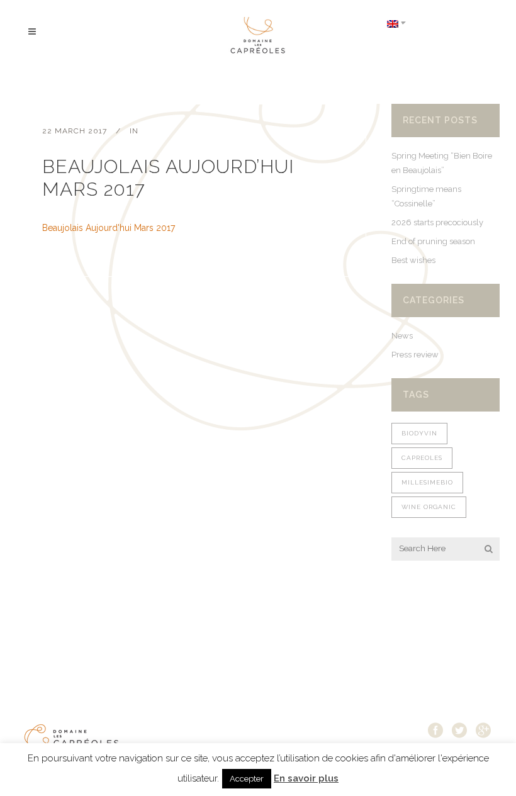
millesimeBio (427, 482)
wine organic (428, 506)
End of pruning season (433, 241)
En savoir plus (306, 778)
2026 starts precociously (437, 222)
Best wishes (413, 260)
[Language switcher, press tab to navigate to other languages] (396, 23)
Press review (415, 354)
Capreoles (421, 457)
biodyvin (419, 433)
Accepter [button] (247, 778)
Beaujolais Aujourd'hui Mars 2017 (108, 228)
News (402, 335)
